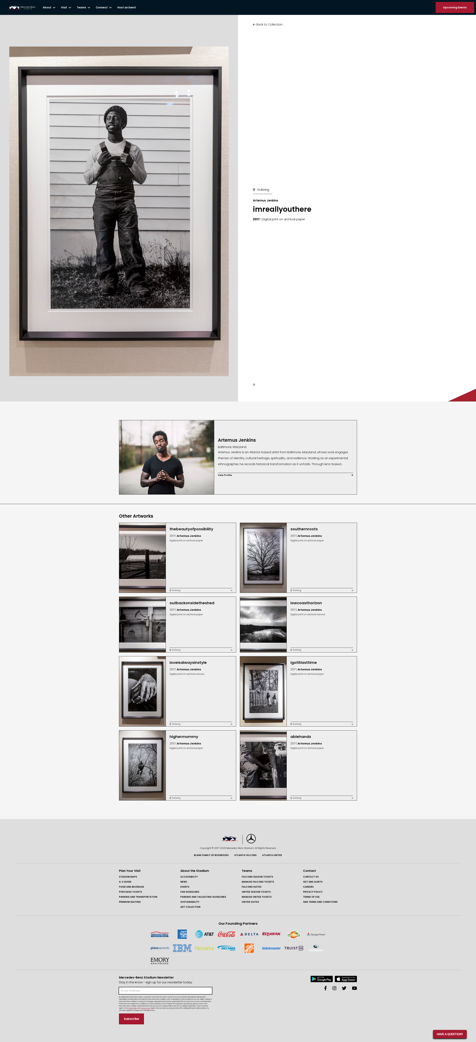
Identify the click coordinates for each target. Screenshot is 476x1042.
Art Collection (190, 906)
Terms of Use (311, 896)
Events (184, 886)
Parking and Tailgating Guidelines (203, 896)
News (183, 881)
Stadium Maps (128, 876)
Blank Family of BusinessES (211, 855)
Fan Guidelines (189, 891)
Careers (308, 886)
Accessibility (189, 876)
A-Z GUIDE (125, 881)
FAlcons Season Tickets (257, 876)
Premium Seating (130, 901)
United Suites (250, 901)
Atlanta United (272, 855)
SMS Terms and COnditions (320, 901)
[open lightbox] (119, 211)
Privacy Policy (313, 891)
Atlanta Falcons (245, 855)
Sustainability (189, 901)
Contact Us (311, 876)
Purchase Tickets (130, 891)
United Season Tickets (256, 891)
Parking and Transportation (138, 896)
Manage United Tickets (257, 896)
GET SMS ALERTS (313, 881)
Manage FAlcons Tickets (258, 881)
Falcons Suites (251, 886)
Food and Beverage (131, 886)
